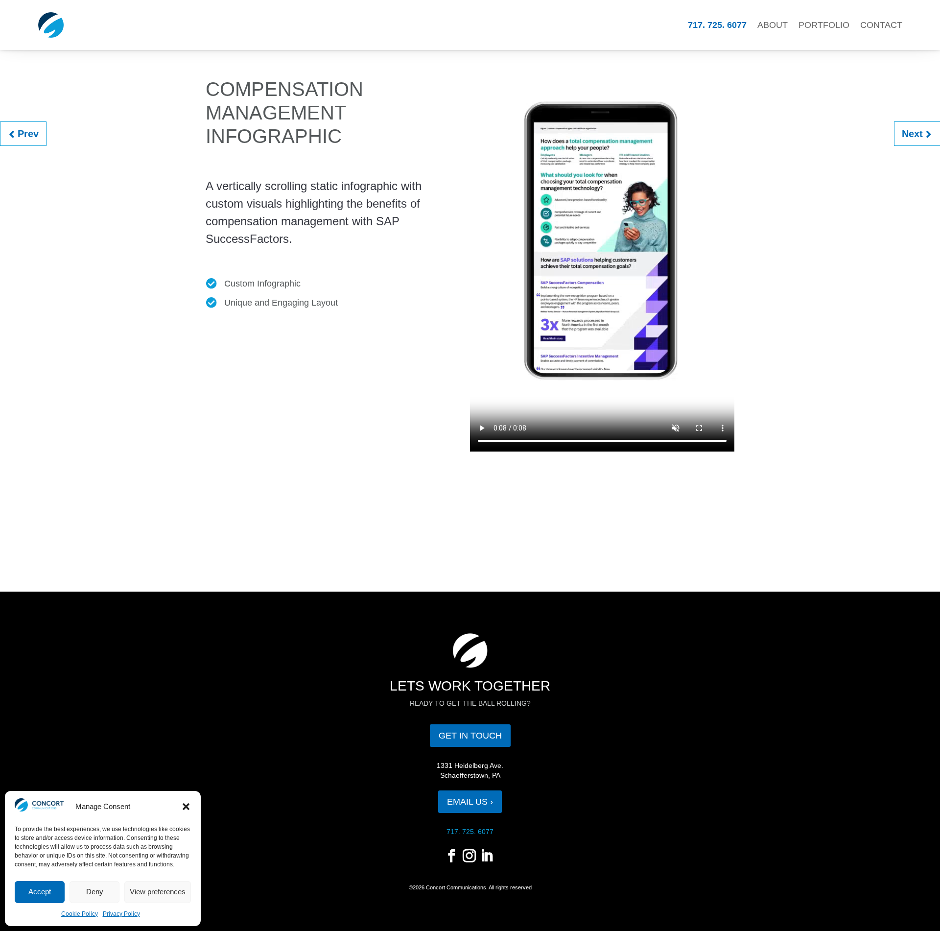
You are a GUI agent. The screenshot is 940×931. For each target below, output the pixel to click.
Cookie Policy (79, 913)
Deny (94, 891)
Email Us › (470, 802)
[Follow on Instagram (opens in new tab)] (469, 856)
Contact (881, 25)
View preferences (158, 891)
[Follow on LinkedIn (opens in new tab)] (486, 856)
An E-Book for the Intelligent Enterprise (32, 132)
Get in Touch (470, 735)
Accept (39, 891)
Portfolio (824, 25)
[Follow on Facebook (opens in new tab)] (451, 856)
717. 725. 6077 (717, 25)
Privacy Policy (121, 913)
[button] (186, 807)
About (772, 25)
